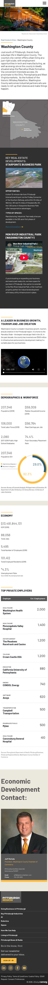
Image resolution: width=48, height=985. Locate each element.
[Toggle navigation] (44, 3)
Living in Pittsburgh (9, 935)
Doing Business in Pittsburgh (13, 909)
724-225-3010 (18, 877)
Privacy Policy (6, 976)
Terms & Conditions (20, 976)
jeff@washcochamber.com (22, 875)
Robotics (5, 921)
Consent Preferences (16, 979)
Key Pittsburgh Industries (12, 913)
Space (3, 925)
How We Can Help (8, 930)
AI (2, 917)
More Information (13, 227)
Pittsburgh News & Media (11, 940)
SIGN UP (6, 960)
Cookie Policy (34, 976)
